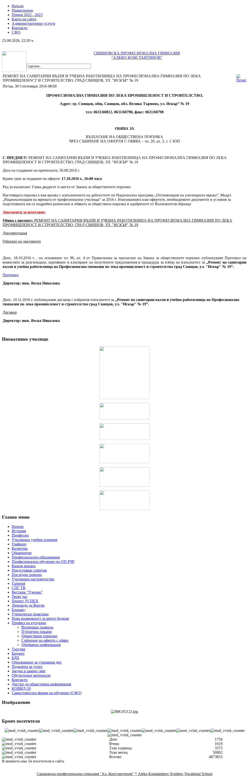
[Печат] (241, 80)
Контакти (19, 28)
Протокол (11, 275)
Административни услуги (33, 23)
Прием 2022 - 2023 (27, 15)
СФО (16, 32)
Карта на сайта (24, 19)
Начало (18, 6)
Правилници (22, 10)
